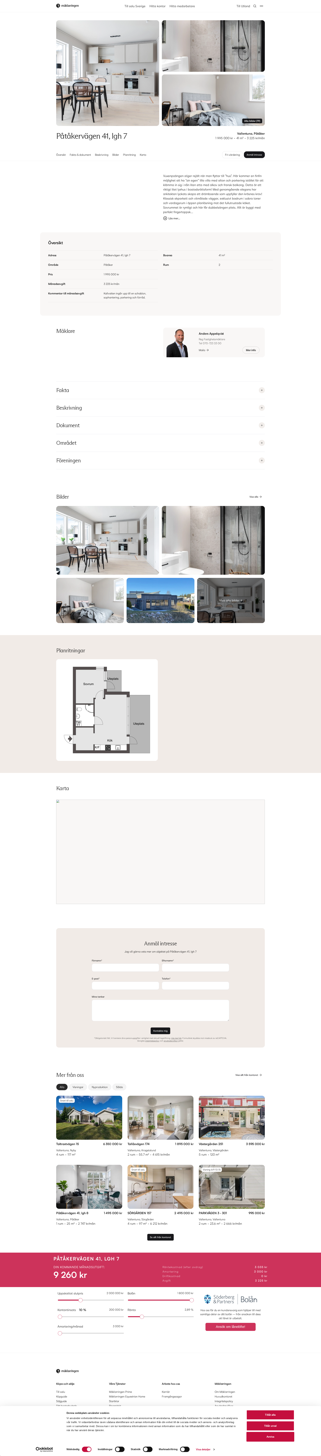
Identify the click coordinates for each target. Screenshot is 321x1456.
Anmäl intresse (254, 154)
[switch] (120, 1449)
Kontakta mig (160, 1030)
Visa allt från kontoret (246, 1074)
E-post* (96, 978)
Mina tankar (98, 996)
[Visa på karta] (160, 852)
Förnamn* (97, 960)
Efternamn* (168, 960)
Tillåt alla (270, 1414)
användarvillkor (171, 1041)
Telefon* (166, 978)
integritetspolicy (152, 1041)
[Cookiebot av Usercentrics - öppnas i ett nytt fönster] (44, 1449)
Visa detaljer (203, 1449)
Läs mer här (176, 1038)
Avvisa (270, 1436)
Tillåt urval (270, 1425)
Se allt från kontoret (160, 1237)
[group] (160, 1087)
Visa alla (253, 496)
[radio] (62, 1087)
